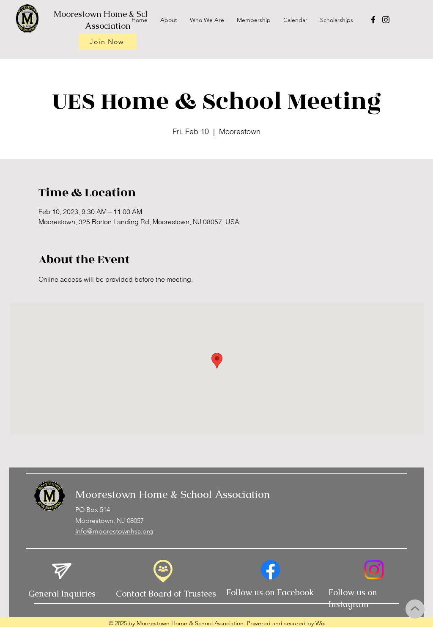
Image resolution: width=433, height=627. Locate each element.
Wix (320, 623)
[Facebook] (373, 20)
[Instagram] (386, 20)
